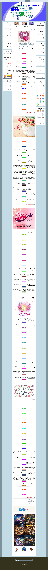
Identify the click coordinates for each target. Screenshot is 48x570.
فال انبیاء (43, 45)
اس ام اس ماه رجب (32, 500)
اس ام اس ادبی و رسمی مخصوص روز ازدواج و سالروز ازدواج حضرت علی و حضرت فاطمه (25, 46)
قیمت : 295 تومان (7, 23)
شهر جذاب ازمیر (9, 55)
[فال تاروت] (29, 519)
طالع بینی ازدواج (42, 64)
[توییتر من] (22, 560)
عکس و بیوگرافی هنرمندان (8, 89)
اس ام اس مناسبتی (28, 1)
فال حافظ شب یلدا (9, 71)
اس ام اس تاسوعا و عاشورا (31, 502)
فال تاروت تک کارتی (9, 32)
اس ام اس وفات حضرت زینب (41, 31)
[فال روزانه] (19, 519)
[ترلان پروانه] (24, 23)
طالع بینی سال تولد (42, 123)
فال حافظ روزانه (9, 70)
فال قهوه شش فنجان (42, 53)
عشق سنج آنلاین (42, 82)
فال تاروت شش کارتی (8, 38)
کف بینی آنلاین (42, 59)
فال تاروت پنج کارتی (9, 37)
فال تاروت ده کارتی (9, 41)
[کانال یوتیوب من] (18, 560)
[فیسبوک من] (28, 560)
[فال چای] (29, 540)
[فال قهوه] (29, 529)
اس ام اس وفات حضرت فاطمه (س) (40, 34)
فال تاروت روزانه (9, 27)
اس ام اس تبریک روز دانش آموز (41, 27)
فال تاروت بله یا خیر (9, 46)
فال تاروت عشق (9, 43)
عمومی (30, 553)
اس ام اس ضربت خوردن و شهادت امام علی (40, 29)
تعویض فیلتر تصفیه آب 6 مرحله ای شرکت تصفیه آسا (7, 54)
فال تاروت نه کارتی (9, 40)
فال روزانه (36, 1)
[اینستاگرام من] (26, 560)
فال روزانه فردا (9, 88)
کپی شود (24, 53)
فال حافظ (42, 1)
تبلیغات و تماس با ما (23, 1)
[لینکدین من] (16, 560)
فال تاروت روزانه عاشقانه (8, 44)
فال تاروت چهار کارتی (9, 35)
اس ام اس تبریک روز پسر (31, 503)
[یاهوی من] (32, 560)
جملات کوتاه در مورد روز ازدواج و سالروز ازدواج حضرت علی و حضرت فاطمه (26, 44)
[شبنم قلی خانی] (16, 23)
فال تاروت (39, 1)
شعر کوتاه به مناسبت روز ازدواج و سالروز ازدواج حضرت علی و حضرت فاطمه (26, 43)
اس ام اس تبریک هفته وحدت (31, 499)
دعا (43, 71)
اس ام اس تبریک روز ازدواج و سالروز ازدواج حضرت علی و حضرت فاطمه (29, 5)
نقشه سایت (22, 564)
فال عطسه (10, 82)
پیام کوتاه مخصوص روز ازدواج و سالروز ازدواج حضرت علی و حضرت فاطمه (26, 45)
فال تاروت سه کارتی (9, 34)
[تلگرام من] (30, 560)
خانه (44, 1)
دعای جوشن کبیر (42, 70)
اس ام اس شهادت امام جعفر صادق (30, 501)
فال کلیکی (43, 77)
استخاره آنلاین (32, 1)
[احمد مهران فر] (31, 23)
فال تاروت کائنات (9, 30)
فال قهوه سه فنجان (42, 52)
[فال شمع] (19, 529)
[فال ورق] (19, 540)
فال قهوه (43, 50)
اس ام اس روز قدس (42, 33)
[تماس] (24, 560)
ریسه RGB (43, 88)
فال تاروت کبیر (9, 29)
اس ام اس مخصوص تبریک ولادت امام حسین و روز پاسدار (40, 26)
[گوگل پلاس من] (20, 560)
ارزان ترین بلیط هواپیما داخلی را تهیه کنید (7, 61)
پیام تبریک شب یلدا (9, 73)
